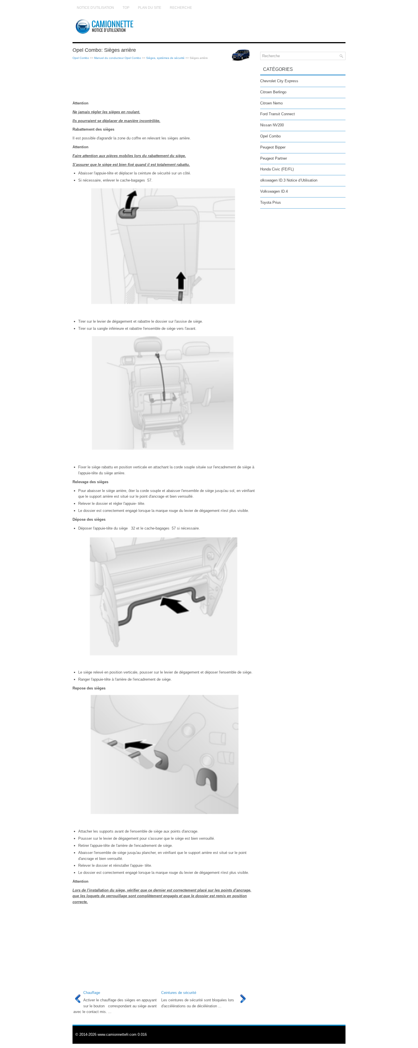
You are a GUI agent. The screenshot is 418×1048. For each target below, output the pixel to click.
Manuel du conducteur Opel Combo (117, 57)
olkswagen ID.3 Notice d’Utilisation (288, 180)
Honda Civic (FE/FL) (277, 169)
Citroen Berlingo (273, 92)
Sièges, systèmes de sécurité (165, 57)
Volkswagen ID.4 (274, 191)
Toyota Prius (270, 202)
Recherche (181, 8)
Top (126, 8)
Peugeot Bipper (272, 147)
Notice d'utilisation (95, 8)
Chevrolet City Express (279, 81)
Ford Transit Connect (277, 114)
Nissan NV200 (272, 125)
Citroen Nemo (271, 103)
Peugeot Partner (273, 158)
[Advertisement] (164, 80)
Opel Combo (81, 57)
